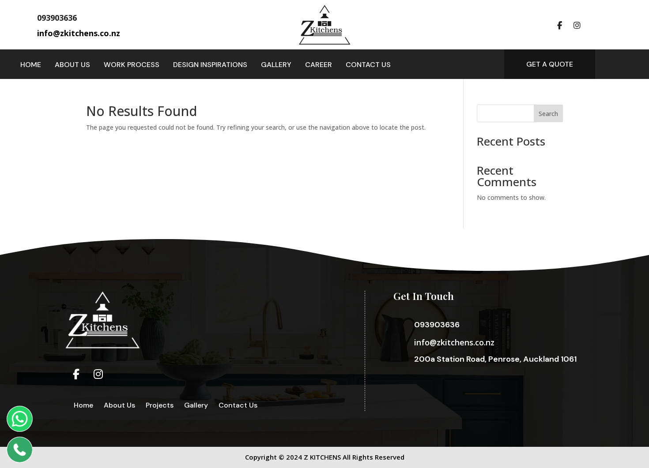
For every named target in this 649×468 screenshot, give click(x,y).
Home (30, 65)
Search (548, 113)
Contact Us (368, 65)
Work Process (131, 65)
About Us (72, 65)
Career (318, 65)
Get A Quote (549, 64)
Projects (160, 405)
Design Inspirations (210, 65)
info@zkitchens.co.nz (454, 342)
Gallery (276, 65)
